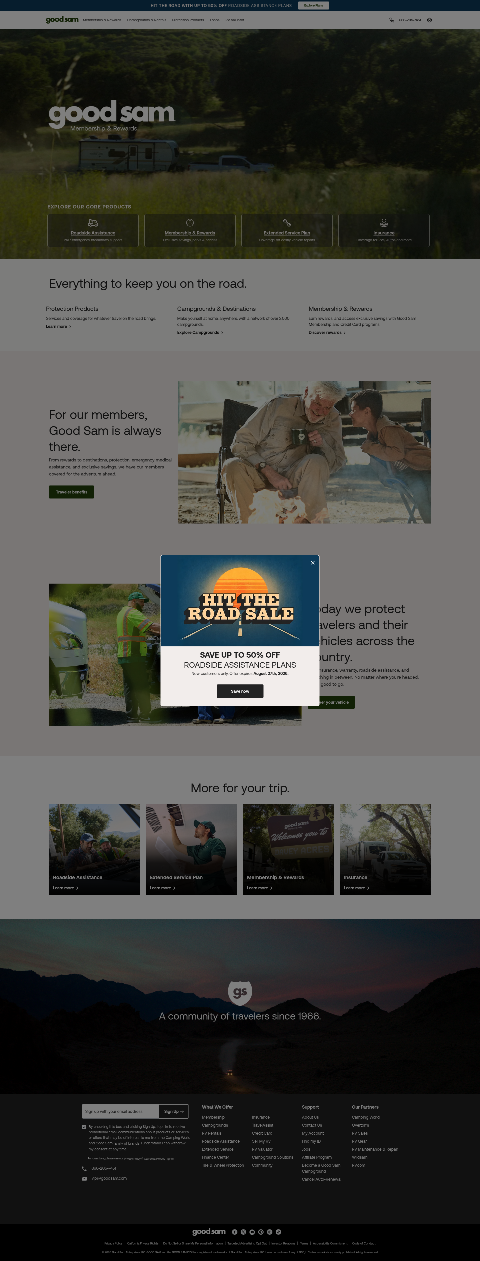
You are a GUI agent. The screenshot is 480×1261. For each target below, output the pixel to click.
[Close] (313, 563)
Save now (240, 691)
